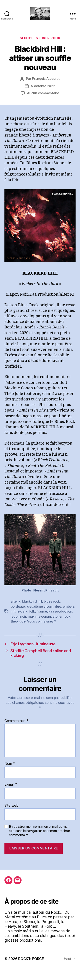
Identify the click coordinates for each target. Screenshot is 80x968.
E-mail (10, 784)
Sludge (27, 38)
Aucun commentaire (43, 93)
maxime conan (39, 616)
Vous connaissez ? (41, 621)
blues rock (52, 601)
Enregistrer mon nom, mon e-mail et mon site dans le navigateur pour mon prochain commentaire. (39, 831)
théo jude (18, 621)
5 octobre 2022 (43, 86)
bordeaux (18, 606)
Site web (11, 806)
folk (32, 611)
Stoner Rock (48, 38)
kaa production (60, 611)
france (41, 611)
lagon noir (18, 616)
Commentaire (16, 721)
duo (58, 606)
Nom (9, 764)
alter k (15, 601)
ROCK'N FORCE (31, 958)
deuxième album (40, 606)
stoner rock (61, 616)
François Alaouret (46, 78)
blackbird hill (32, 601)
